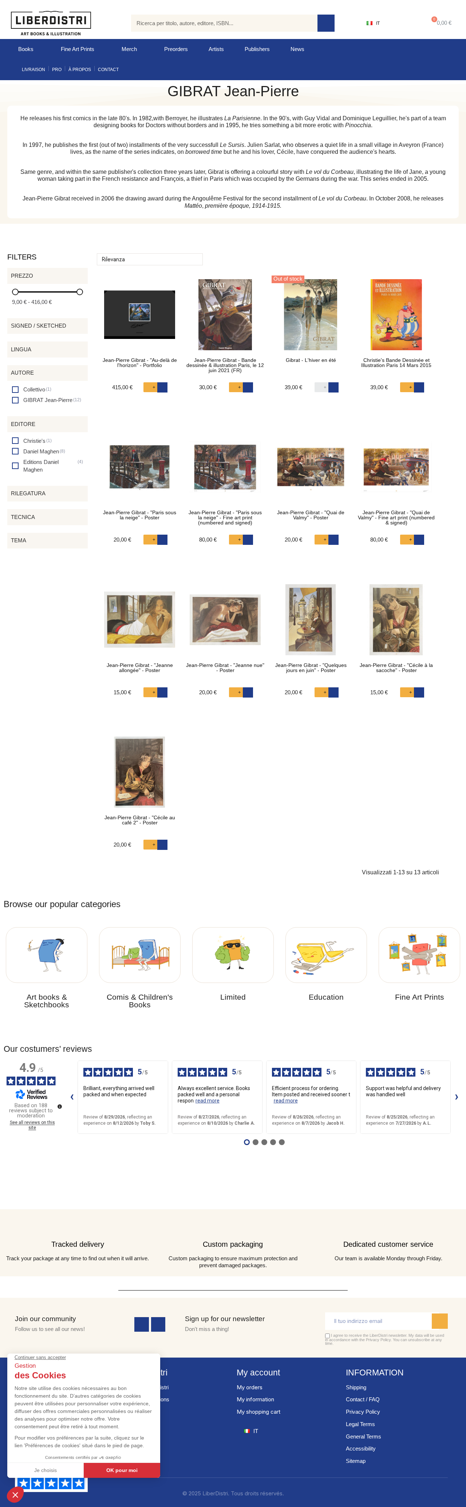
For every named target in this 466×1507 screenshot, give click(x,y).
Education (326, 997)
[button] (439, 23)
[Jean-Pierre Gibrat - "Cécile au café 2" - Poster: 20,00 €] (139, 776)
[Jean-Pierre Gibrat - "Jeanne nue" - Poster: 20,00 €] (225, 623)
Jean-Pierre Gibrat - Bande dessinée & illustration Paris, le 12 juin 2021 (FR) (225, 365)
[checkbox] (31, 389)
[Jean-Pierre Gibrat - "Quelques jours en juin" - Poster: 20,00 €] (311, 623)
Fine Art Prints (77, 49)
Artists (216, 49)
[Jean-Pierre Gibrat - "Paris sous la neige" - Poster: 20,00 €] (139, 471)
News (297, 49)
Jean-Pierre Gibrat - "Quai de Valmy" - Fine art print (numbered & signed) (396, 518)
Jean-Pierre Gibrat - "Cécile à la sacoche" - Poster (396, 667)
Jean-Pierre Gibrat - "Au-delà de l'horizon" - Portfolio (140, 362)
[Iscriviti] (440, 1321)
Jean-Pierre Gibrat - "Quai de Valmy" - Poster (310, 515)
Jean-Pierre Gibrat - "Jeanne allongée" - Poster (140, 667)
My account (258, 1372)
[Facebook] (141, 1324)
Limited (233, 997)
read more (208, 1101)
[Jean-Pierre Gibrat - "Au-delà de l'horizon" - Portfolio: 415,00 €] (139, 318)
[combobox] (219, 23)
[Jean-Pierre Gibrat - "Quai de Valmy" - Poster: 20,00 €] (311, 471)
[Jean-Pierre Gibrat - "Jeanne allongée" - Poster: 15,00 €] (139, 623)
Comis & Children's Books (140, 1001)
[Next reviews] (456, 1097)
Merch (129, 49)
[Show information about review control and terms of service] (60, 1106)
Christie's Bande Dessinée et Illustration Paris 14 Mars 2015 (396, 362)
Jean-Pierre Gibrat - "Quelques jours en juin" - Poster (311, 667)
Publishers (257, 49)
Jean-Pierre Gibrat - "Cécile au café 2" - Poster (139, 820)
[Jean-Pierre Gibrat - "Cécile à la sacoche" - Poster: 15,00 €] (396, 623)
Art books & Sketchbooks (46, 1001)
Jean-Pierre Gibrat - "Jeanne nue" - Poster (225, 667)
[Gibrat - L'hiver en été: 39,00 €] (311, 318)
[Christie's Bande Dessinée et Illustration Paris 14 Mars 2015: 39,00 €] (396, 318)
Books (25, 49)
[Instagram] (158, 1324)
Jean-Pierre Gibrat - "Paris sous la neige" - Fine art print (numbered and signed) (225, 518)
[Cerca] (326, 23)
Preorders (176, 49)
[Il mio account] (402, 23)
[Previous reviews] (72, 1097)
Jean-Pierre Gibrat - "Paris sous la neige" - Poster (139, 515)
